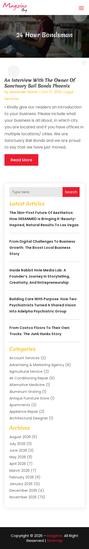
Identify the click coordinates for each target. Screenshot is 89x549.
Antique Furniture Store (29, 398)
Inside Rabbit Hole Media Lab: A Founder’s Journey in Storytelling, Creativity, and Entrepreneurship (39, 276)
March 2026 (19, 470)
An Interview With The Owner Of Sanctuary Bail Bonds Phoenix (39, 83)
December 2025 (23, 490)
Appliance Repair (23, 411)
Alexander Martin (23, 91)
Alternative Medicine (27, 384)
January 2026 (21, 483)
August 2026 (20, 436)
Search (71, 192)
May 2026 (17, 457)
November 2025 (23, 497)
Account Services (24, 358)
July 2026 (17, 443)
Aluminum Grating (25, 391)
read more (21, 160)
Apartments (19, 404)
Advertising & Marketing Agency (36, 364)
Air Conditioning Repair (28, 378)
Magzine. (55, 535)
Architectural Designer (28, 418)
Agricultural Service (26, 371)
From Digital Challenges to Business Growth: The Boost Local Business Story (42, 247)
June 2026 (18, 450)
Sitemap (55, 540)
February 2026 (21, 477)
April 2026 (17, 463)
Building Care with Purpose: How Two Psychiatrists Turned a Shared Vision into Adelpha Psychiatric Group (43, 305)
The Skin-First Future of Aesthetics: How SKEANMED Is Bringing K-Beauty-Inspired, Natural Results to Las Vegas (44, 218)
